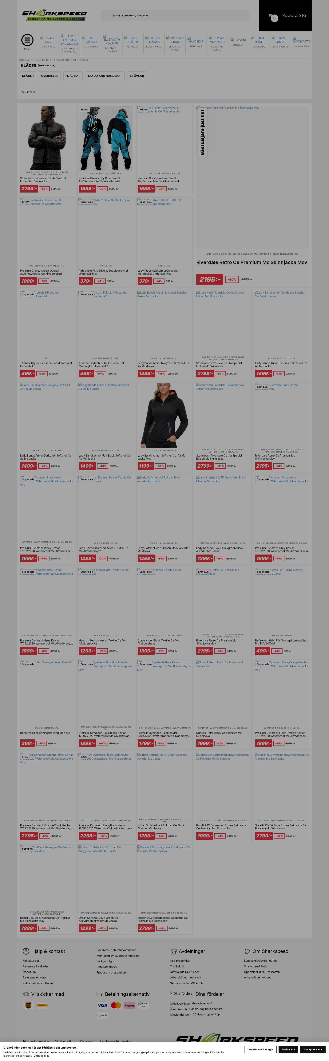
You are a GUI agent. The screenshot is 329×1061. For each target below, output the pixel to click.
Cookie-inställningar (260, 1049)
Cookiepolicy (41, 1055)
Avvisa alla (288, 1049)
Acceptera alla (313, 1049)
